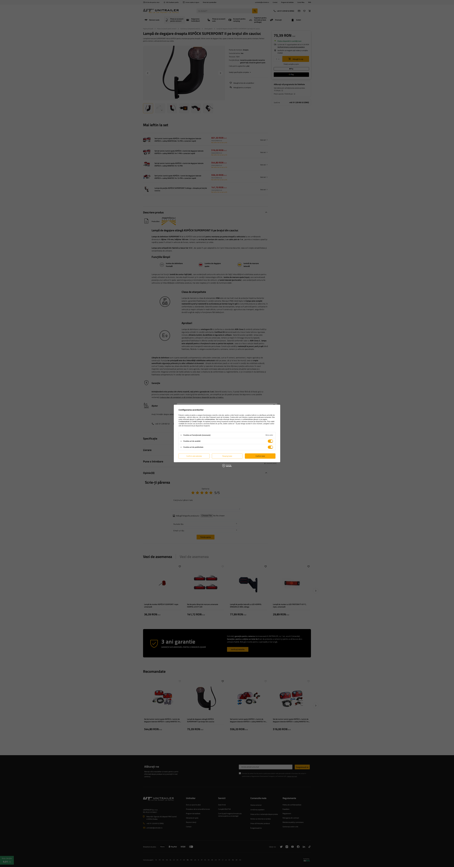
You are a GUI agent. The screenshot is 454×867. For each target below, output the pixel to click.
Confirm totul (260, 456)
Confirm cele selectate (194, 456)
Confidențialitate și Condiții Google (190, 421)
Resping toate (227, 456)
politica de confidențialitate (206, 419)
